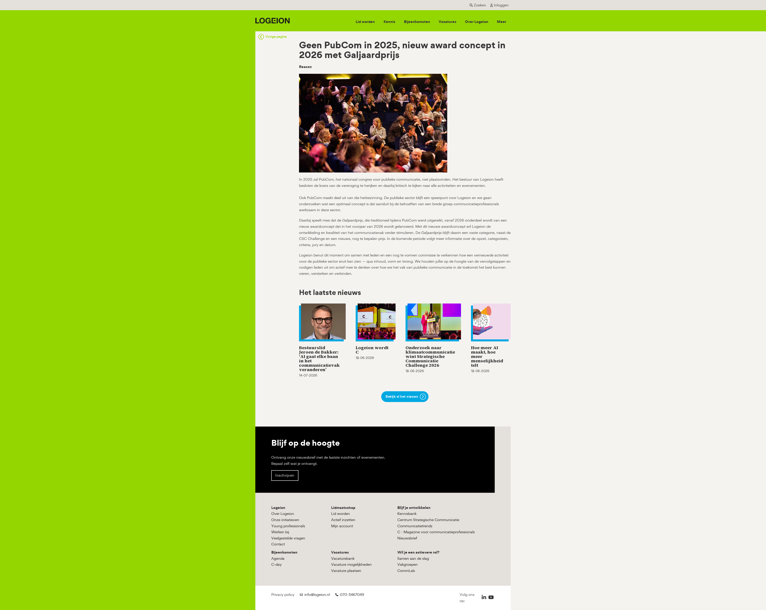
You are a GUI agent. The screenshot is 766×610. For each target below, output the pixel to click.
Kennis (389, 21)
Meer (501, 21)
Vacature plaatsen (346, 570)
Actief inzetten (343, 519)
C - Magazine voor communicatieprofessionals (436, 531)
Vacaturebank (342, 558)
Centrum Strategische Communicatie (428, 519)
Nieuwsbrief (407, 538)
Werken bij (280, 531)
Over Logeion (476, 21)
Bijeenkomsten (417, 21)
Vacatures (447, 21)
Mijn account (342, 525)
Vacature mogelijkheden (351, 564)
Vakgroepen (407, 564)
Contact (278, 544)
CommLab (406, 570)
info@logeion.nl (317, 594)
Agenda (277, 558)
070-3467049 (352, 594)
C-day (276, 564)
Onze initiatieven (285, 519)
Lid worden (365, 21)
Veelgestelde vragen (288, 538)
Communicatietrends (414, 525)
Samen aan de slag (413, 558)
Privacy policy (282, 594)
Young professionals (288, 525)
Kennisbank (407, 513)
